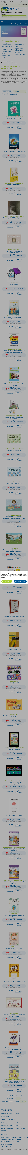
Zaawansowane (6, 581)
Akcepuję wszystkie (20, 581)
